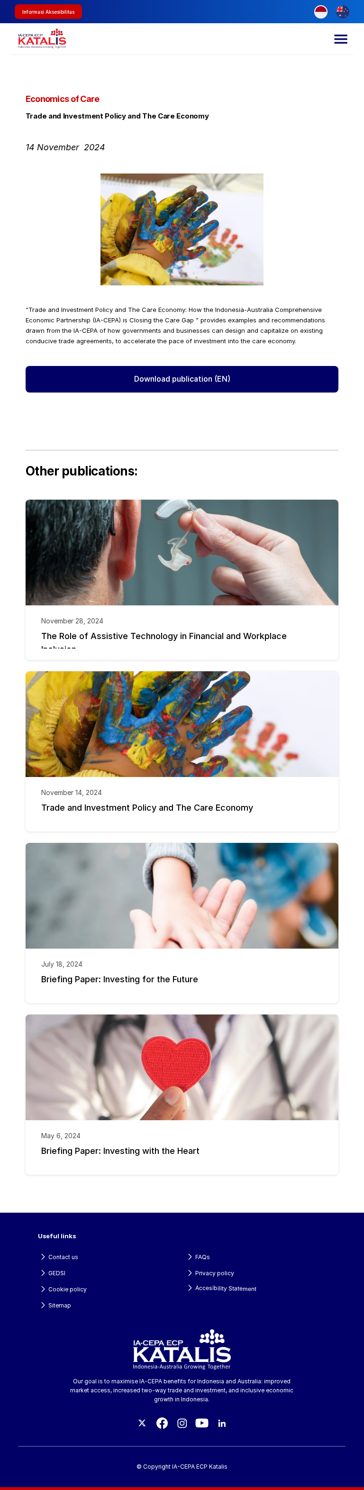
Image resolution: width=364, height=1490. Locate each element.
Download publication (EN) (182, 379)
